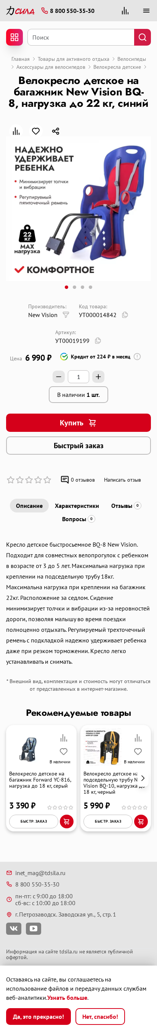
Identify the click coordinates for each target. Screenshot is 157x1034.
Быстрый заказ (79, 445)
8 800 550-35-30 (37, 884)
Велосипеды (131, 59)
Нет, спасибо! (100, 1016)
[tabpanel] (78, 603)
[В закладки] (36, 131)
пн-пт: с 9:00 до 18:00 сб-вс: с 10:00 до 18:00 (45, 900)
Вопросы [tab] (77, 519)
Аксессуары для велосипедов (50, 66)
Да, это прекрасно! (38, 1016)
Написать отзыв (122, 479)
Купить (71, 423)
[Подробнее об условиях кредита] (137, 356)
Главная (20, 59)
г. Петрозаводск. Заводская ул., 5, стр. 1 (65, 914)
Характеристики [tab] (77, 505)
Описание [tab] (29, 505)
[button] (143, 778)
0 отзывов (83, 479)
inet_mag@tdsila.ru (40, 872)
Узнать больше (67, 997)
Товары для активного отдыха (73, 59)
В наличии (78, 394)
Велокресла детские (117, 66)
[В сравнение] (16, 131)
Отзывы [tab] (125, 505)
